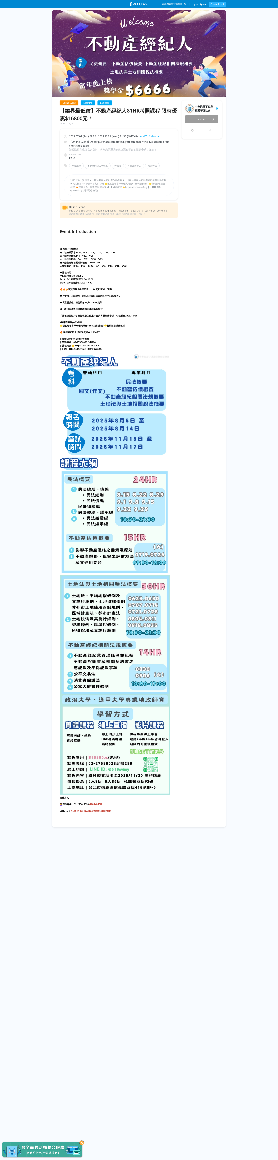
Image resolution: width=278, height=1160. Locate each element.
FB (70, 158)
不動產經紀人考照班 (98, 165)
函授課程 (76, 165)
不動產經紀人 (134, 165)
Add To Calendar (150, 136)
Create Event (217, 4)
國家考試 (152, 165)
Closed (201, 119)
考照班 (117, 165)
